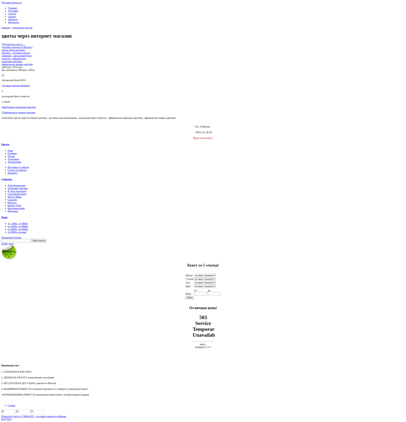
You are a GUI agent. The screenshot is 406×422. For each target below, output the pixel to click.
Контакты (13, 22)
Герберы (12, 153)
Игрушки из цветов (18, 167)
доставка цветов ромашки (16, 85)
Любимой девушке (18, 188)
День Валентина (16, 185)
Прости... (13, 202)
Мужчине (13, 211)
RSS (3, 419)
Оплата (12, 13)
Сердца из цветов (17, 170)
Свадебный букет (17, 194)
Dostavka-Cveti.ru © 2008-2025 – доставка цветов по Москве (33, 416)
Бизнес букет (15, 205)
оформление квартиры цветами (19, 107)
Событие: (6, 179)
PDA (9, 419)
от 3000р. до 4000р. (18, 226)
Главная (12, 8)
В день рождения (17, 191)
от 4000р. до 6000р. (18, 229)
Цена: (4, 217)
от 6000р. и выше (17, 232)
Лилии (11, 156)
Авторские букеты (22, 27)
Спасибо (12, 199)
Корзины (12, 173)
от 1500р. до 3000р (18, 223)
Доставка (13, 11)
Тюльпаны (13, 159)
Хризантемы (14, 162)
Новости (13, 19)
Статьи (11, 405)
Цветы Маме (14, 197)
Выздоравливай (16, 208)
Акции (12, 16)
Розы (10, 150)
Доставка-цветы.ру (11, 2)
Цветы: (5, 144)
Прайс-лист (7, 243)
